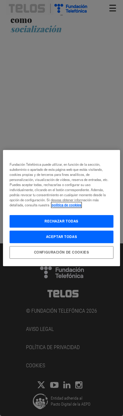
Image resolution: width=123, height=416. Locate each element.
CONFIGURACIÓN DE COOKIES (61, 252)
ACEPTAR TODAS (61, 236)
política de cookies (66, 204)
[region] (61, 208)
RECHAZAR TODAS (61, 221)
